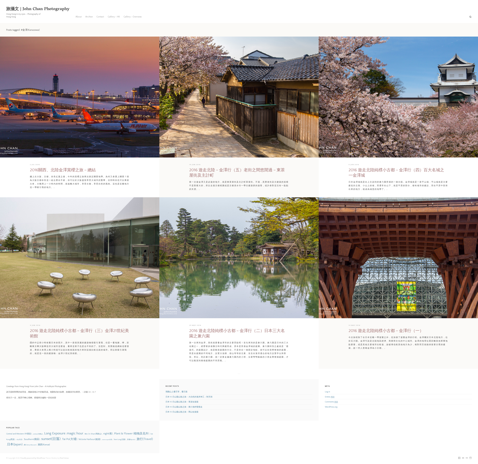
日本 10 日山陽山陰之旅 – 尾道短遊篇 (182, 402)
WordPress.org (331, 407)
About (79, 17)
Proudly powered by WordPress (32, 458)
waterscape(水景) (107, 439)
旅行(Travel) (145, 439)
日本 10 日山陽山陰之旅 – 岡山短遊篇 (182, 412)
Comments (331, 402)
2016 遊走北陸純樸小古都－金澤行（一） (386, 331)
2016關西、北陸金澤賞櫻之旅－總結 (63, 170)
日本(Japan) (15, 444)
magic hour (75, 433)
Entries (329, 397)
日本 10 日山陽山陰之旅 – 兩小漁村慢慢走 (184, 407)
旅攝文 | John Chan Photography (37, 9)
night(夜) (108, 433)
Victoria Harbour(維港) (90, 439)
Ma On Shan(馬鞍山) (93, 434)
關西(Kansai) (44, 444)
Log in (327, 392)
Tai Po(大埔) (69, 439)
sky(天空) (19, 439)
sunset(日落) (51, 439)
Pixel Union (64, 458)
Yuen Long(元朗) (120, 439)
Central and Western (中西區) (19, 434)
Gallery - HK (114, 17)
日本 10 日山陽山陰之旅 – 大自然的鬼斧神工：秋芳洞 (189, 397)
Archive (89, 17)
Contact (100, 17)
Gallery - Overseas (133, 17)
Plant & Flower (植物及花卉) (131, 433)
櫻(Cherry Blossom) (30, 445)
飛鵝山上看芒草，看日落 (176, 392)
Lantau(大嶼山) (38, 434)
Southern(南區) (32, 439)
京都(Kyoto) (131, 439)
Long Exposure (54, 433)
